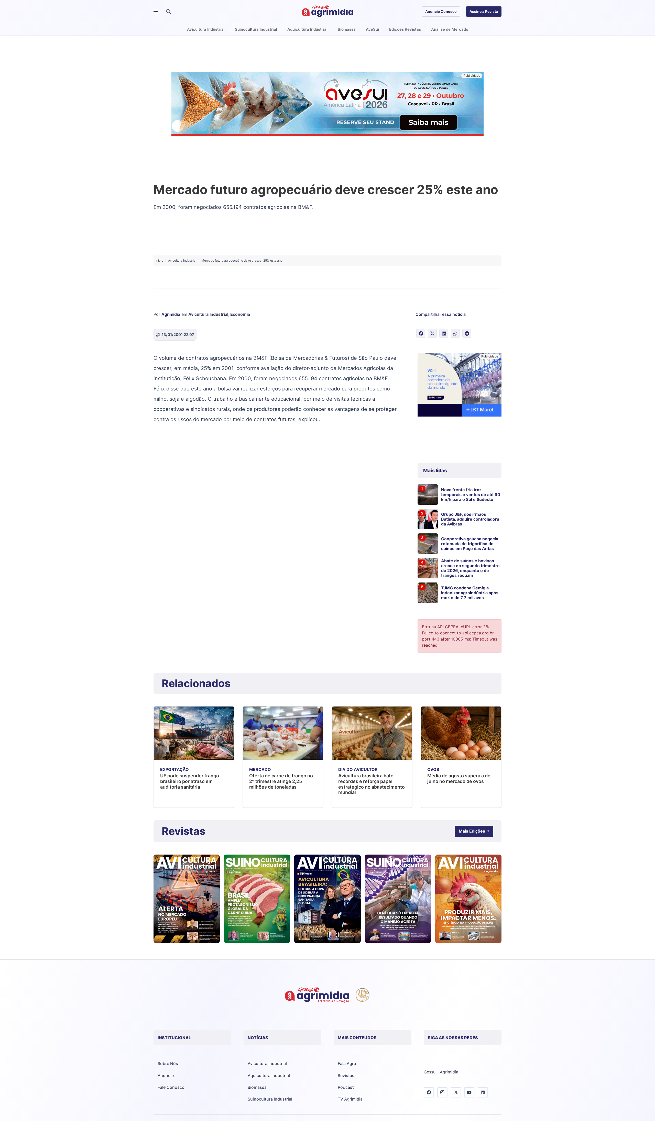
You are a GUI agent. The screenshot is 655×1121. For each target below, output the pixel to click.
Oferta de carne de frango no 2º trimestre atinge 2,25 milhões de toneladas (281, 781)
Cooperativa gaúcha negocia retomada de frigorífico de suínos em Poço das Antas (469, 543)
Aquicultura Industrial (269, 1075)
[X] (456, 1092)
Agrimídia (170, 314)
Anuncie (166, 1075)
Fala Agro (347, 1063)
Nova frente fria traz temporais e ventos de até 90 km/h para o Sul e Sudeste (470, 494)
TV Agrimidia (350, 1099)
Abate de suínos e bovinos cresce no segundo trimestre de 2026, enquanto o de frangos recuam (470, 568)
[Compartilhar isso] (420, 333)
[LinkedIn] (483, 1092)
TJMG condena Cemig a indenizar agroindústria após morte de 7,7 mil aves (469, 592)
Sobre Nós (168, 1063)
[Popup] (156, 11)
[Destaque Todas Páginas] (327, 105)
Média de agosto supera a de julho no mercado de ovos (458, 778)
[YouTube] (469, 1092)
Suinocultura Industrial (270, 1099)
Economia (240, 314)
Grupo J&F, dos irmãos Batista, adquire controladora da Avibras (470, 519)
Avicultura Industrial (208, 314)
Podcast (346, 1087)
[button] (168, 11)
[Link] (187, 899)
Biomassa (257, 1087)
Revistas (346, 1075)
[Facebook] (429, 1092)
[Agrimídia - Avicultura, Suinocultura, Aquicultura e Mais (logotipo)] (327, 11)
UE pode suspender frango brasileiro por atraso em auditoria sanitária (189, 781)
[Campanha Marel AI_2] (459, 385)
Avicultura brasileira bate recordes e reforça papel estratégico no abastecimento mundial (371, 784)
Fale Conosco (171, 1087)
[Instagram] (442, 1092)
